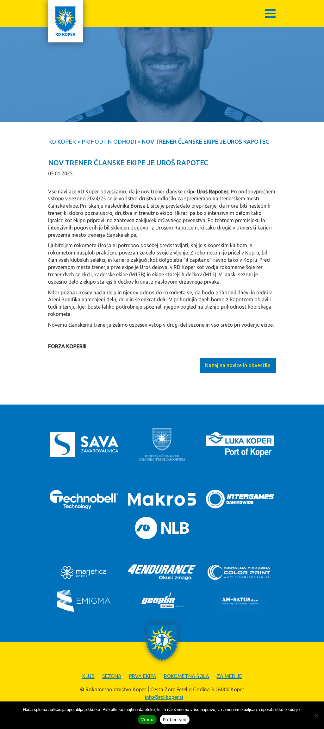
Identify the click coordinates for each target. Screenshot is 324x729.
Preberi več (174, 719)
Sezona (112, 676)
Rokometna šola (186, 676)
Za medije (229, 676)
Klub (88, 676)
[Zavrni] (316, 715)
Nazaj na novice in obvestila (238, 365)
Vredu (147, 719)
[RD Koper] (65, 21)
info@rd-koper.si (164, 697)
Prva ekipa (142, 676)
